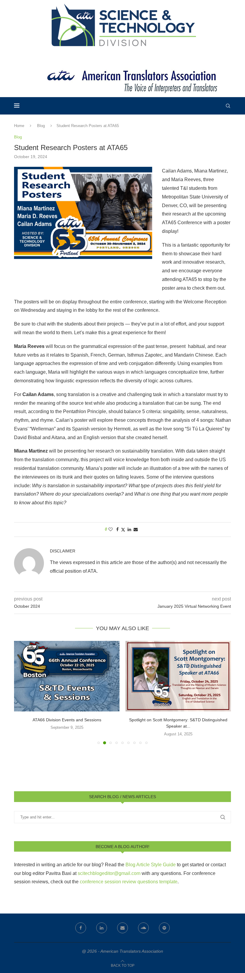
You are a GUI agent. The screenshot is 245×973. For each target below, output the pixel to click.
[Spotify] (164, 927)
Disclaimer (62, 551)
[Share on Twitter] (123, 529)
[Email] (122, 927)
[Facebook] (80, 927)
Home (19, 125)
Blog (41, 125)
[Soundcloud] (143, 927)
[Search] (228, 105)
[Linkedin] (101, 927)
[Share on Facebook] (117, 529)
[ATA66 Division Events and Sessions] (67, 676)
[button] (22, 692)
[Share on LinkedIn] (129, 529)
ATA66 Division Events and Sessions (67, 719)
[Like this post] (110, 529)
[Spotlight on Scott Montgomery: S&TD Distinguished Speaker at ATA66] (178, 676)
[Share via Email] (136, 529)
